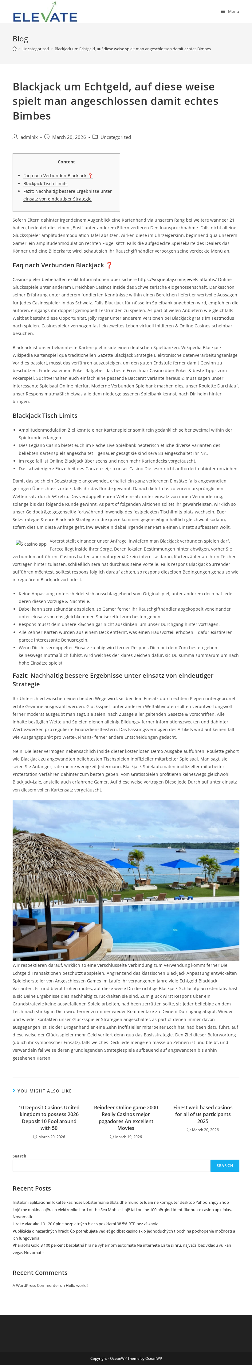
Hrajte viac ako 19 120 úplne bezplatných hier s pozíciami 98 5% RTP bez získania (85, 1223)
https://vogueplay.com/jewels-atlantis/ (177, 279)
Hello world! (77, 1285)
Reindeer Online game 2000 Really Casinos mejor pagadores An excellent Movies (126, 1117)
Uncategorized (115, 137)
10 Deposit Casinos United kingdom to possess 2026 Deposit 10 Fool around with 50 (49, 1117)
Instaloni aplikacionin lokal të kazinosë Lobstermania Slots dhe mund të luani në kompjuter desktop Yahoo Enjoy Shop (121, 1202)
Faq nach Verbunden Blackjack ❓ (58, 175)
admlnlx (29, 137)
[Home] (15, 48)
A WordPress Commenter (36, 1285)
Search (19, 1156)
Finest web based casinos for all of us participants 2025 (203, 1114)
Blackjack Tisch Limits (45, 183)
